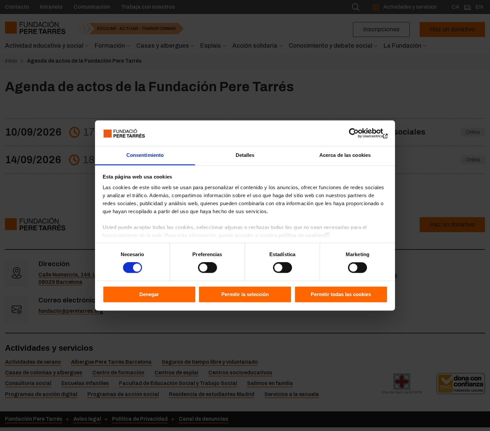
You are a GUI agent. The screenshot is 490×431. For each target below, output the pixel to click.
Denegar (149, 294)
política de (301, 235)
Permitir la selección (245, 294)
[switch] (207, 267)
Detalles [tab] (245, 155)
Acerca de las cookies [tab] (345, 155)
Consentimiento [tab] (145, 155)
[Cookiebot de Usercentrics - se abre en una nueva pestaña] (358, 133)
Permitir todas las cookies (341, 294)
